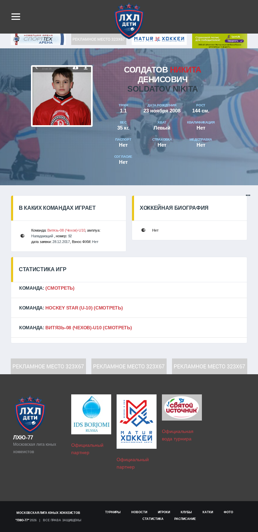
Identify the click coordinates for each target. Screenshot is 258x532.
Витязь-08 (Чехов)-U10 (66, 230)
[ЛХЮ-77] (219, 40)
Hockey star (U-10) (68, 307)
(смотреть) (59, 288)
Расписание (185, 519)
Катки (208, 512)
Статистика (153, 519)
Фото (228, 512)
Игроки (164, 512)
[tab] (129, 288)
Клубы (186, 512)
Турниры (113, 512)
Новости (139, 512)
